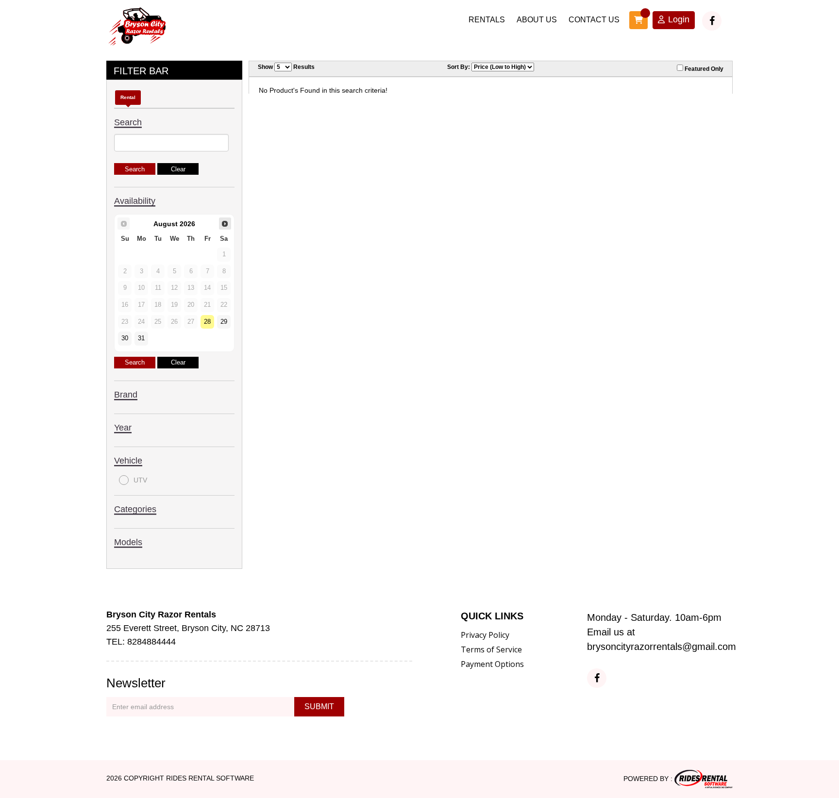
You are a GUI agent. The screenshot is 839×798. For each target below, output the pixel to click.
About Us (537, 20)
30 (124, 338)
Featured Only (703, 69)
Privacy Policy (485, 635)
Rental (127, 97)
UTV (140, 480)
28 (207, 321)
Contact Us (594, 20)
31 (141, 338)
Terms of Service (491, 649)
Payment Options (492, 664)
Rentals (487, 20)
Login (678, 19)
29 (223, 321)
